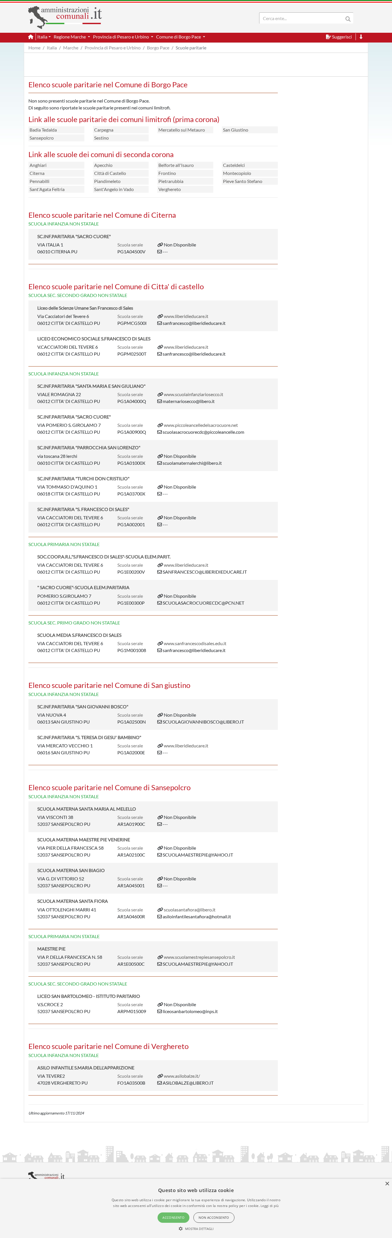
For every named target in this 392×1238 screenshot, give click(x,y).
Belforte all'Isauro (176, 165)
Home (34, 47)
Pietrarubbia (170, 181)
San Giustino (235, 129)
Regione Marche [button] (70, 36)
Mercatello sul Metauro (181, 129)
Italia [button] (42, 36)
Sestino (101, 137)
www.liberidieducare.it (186, 316)
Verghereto (169, 189)
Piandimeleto (107, 181)
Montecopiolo (237, 173)
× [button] (387, 1184)
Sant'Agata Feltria (47, 189)
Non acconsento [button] (214, 1217)
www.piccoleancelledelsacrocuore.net (201, 425)
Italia (52, 47)
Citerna (37, 173)
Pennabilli (39, 181)
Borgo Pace (158, 47)
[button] (196, 1228)
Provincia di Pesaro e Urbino (113, 47)
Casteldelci (234, 165)
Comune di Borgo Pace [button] (179, 36)
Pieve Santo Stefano (242, 181)
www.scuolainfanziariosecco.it (193, 394)
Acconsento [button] (173, 1217)
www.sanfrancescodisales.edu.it (195, 643)
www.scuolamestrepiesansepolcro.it (199, 957)
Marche (70, 47)
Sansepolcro (42, 137)
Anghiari (38, 165)
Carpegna (103, 129)
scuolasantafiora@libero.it (190, 909)
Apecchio (103, 165)
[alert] (196, 1208)
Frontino (167, 173)
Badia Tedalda (43, 129)
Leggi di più (270, 1206)
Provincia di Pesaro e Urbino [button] (121, 36)
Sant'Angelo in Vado (114, 189)
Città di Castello (110, 173)
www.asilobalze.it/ (182, 1076)
